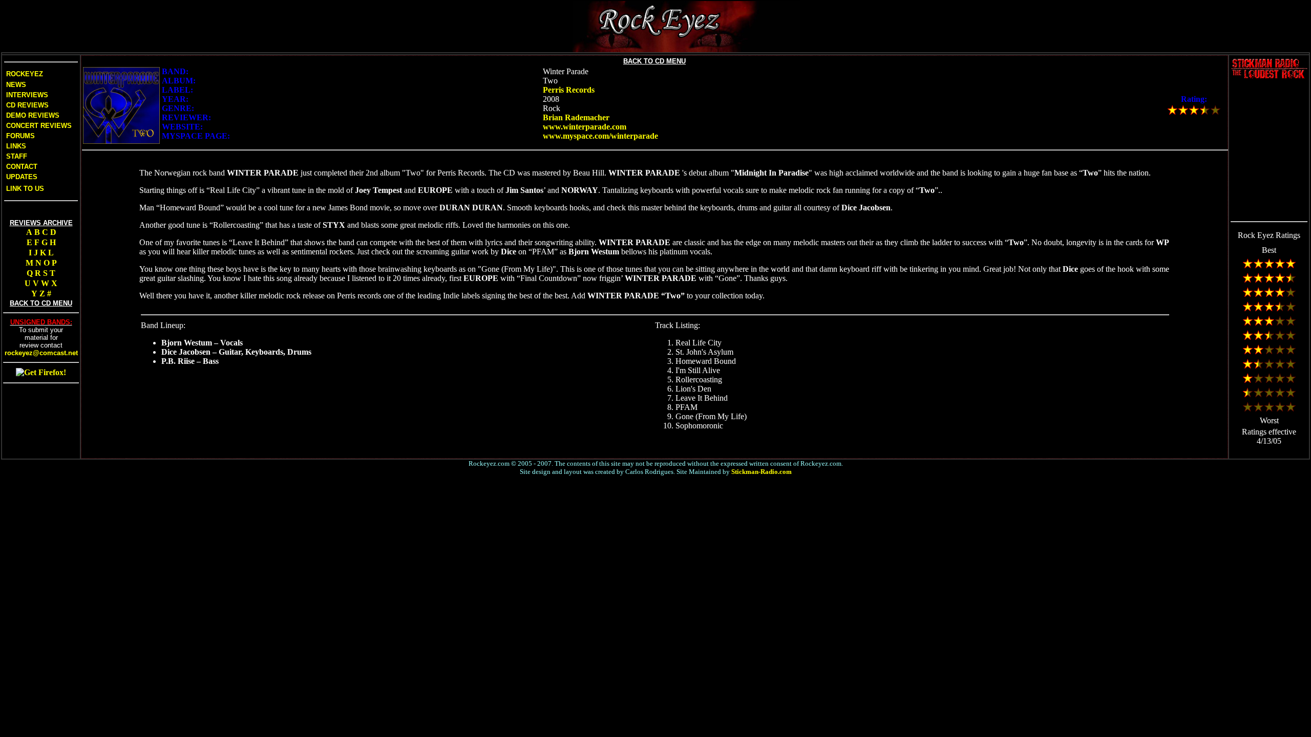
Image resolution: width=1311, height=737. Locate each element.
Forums (20, 136)
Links (16, 146)
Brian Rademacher (576, 117)
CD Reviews (26, 105)
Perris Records (569, 89)
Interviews (26, 95)
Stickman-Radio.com (761, 471)
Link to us (24, 188)
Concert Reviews (39, 125)
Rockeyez (24, 74)
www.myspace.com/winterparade (600, 136)
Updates (20, 177)
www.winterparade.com (584, 126)
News (15, 85)
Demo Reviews (31, 115)
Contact (21, 166)
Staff (16, 156)
